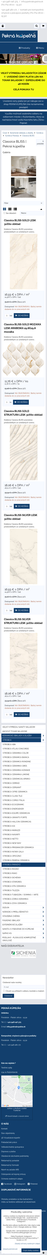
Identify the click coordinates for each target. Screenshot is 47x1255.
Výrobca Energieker (13, 809)
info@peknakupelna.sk (16, 1027)
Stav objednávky (8, 1133)
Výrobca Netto (10, 839)
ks (10, 402)
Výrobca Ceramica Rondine (17, 761)
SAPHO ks (7, 933)
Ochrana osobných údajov (12, 1179)
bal (10, 316)
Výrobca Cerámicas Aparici (16, 779)
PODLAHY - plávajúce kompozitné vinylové (19, 939)
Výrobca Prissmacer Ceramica (18, 847)
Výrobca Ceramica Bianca (16, 757)
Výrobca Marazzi (11, 830)
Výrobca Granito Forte (15, 817)
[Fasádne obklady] (23, 63)
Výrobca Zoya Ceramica (15, 903)
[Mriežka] (4, 210)
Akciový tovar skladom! (14, 731)
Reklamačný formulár (10, 1165)
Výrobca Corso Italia (14, 800)
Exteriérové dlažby (12, 925)
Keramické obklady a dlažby (17, 735)
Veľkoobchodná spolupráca (12, 1147)
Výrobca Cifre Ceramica (15, 792)
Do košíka (22, 315)
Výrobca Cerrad (11, 783)
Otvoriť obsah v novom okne (18, 1116)
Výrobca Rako (10, 873)
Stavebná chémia (11, 916)
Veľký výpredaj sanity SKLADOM (18, 727)
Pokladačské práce (9, 1142)
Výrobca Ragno (11, 869)
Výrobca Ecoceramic (13, 804)
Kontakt (4, 1129)
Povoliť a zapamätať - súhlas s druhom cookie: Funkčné (17, 1108)
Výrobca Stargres (12, 882)
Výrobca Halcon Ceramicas (17, 822)
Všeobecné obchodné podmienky (15, 1156)
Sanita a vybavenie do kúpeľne (18, 929)
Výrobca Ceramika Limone (16, 774)
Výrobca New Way (12, 843)
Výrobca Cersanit (12, 787)
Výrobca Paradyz (11, 864)
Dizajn (6, 907)
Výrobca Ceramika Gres (15, 766)
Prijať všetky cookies (30, 1250)
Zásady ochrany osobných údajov (27, 1244)
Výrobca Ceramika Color (15, 753)
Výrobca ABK (9, 744)
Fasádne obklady (11, 920)
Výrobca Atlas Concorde (16, 749)
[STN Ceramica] (23, 967)
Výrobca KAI (9, 826)
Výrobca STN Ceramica (14, 886)
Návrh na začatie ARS (10, 1170)
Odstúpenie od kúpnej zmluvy (13, 1174)
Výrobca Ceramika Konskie (16, 770)
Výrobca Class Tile (12, 796)
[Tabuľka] (15, 210)
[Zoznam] (10, 210)
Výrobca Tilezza (11, 890)
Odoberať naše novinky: (12, 982)
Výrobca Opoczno (12, 856)
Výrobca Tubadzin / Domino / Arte (20, 895)
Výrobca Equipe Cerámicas (16, 813)
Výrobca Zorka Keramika (15, 899)
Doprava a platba (8, 1151)
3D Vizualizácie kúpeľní (10, 1138)
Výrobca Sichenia (12, 877)
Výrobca (7, 740)
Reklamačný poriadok (10, 1161)
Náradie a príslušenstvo (15, 912)
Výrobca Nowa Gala (13, 852)
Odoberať (8, 996)
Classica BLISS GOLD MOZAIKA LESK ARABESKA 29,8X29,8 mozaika (22, 328)
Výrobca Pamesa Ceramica (16, 860)
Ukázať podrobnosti (10, 1249)
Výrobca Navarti (11, 834)
